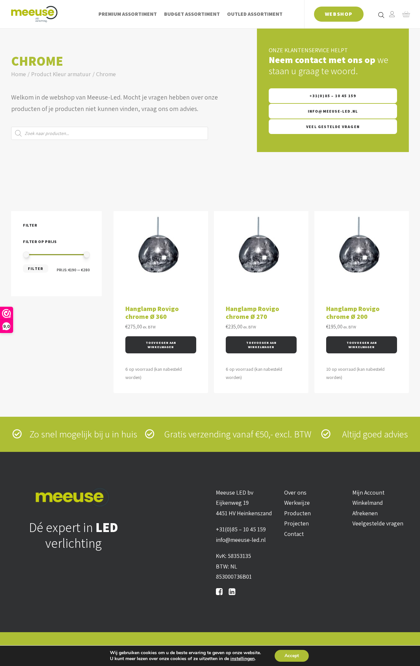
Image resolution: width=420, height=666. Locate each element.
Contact (294, 534)
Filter (35, 268)
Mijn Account (368, 492)
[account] (392, 14)
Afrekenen (365, 513)
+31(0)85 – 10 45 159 (333, 95)
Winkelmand (367, 502)
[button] (160, 344)
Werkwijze (297, 502)
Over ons (295, 492)
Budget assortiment (192, 14)
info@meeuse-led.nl (333, 111)
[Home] (73, 497)
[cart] (404, 14)
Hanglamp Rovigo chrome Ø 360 (152, 312)
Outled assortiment (255, 14)
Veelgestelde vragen (377, 523)
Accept (291, 656)
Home (18, 74)
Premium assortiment (127, 14)
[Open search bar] (381, 15)
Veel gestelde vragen (333, 126)
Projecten (296, 523)
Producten (297, 513)
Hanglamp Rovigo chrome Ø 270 (252, 312)
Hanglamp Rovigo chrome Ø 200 (353, 312)
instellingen (242, 659)
